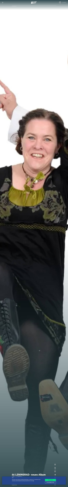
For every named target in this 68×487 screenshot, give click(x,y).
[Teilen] (55, 475)
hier (33, 480)
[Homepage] (34, 2)
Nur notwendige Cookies (50, 482)
